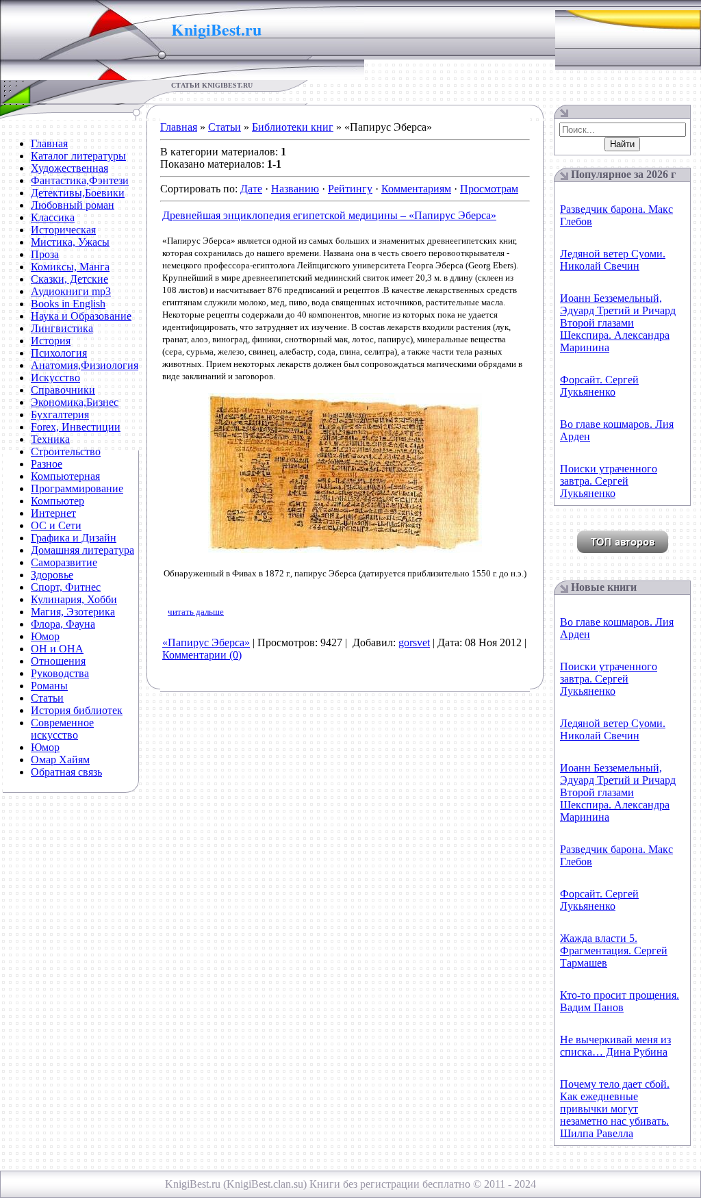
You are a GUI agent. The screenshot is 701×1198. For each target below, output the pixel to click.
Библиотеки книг (292, 127)
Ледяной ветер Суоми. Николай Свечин (612, 260)
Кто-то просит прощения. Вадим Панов (619, 1001)
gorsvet (414, 642)
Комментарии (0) (202, 655)
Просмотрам (489, 188)
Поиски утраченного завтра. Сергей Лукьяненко (608, 481)
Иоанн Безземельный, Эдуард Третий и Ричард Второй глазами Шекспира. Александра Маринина (618, 322)
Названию (295, 188)
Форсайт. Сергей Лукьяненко (599, 386)
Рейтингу (350, 188)
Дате (251, 188)
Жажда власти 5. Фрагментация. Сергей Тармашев (613, 950)
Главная (178, 127)
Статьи (224, 127)
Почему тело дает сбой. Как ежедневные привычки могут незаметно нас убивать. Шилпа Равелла (615, 1108)
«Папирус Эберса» (206, 642)
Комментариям (416, 188)
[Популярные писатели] (622, 549)
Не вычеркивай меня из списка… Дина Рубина (615, 1046)
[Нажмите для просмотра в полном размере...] (345, 550)
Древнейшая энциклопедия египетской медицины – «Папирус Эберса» (329, 215)
